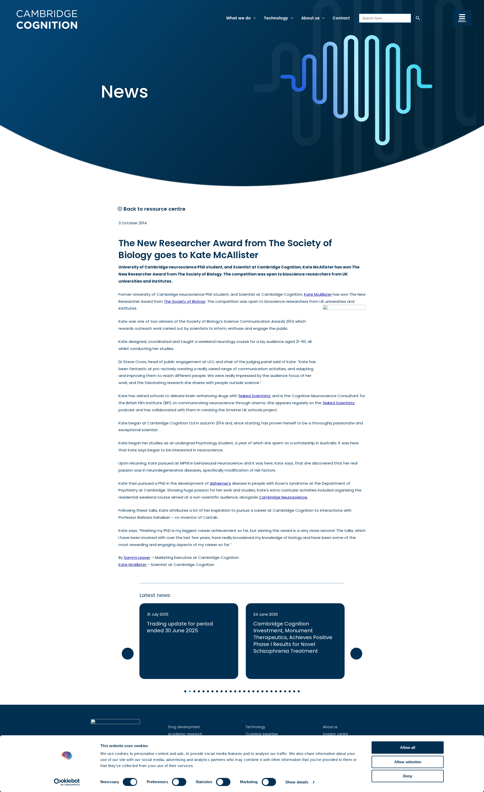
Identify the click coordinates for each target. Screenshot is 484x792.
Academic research (185, 734)
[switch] (179, 782)
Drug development (184, 727)
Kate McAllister (132, 564)
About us (330, 727)
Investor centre (335, 734)
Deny (407, 776)
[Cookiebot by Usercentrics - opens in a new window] (67, 782)
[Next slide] (356, 654)
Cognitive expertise (262, 734)
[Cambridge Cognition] (46, 19)
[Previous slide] (128, 654)
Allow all (407, 747)
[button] (253, 18)
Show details (296, 782)
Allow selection (407, 762)
